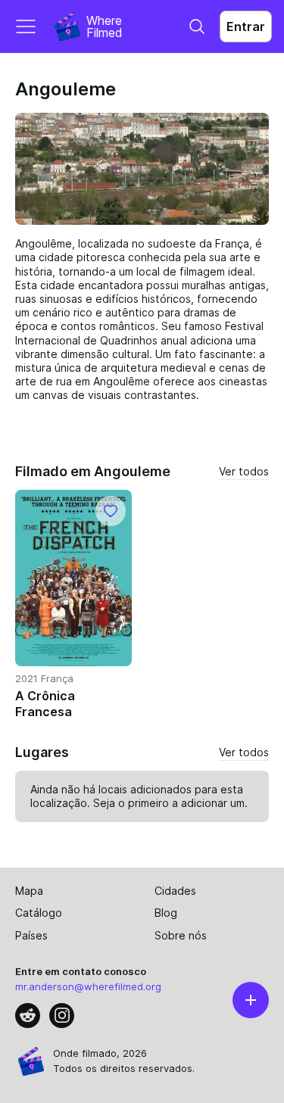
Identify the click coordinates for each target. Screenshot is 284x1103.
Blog (165, 912)
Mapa (29, 890)
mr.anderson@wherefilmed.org (88, 986)
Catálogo (38, 912)
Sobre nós (180, 935)
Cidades (175, 890)
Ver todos (244, 471)
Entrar (245, 26)
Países (31, 935)
